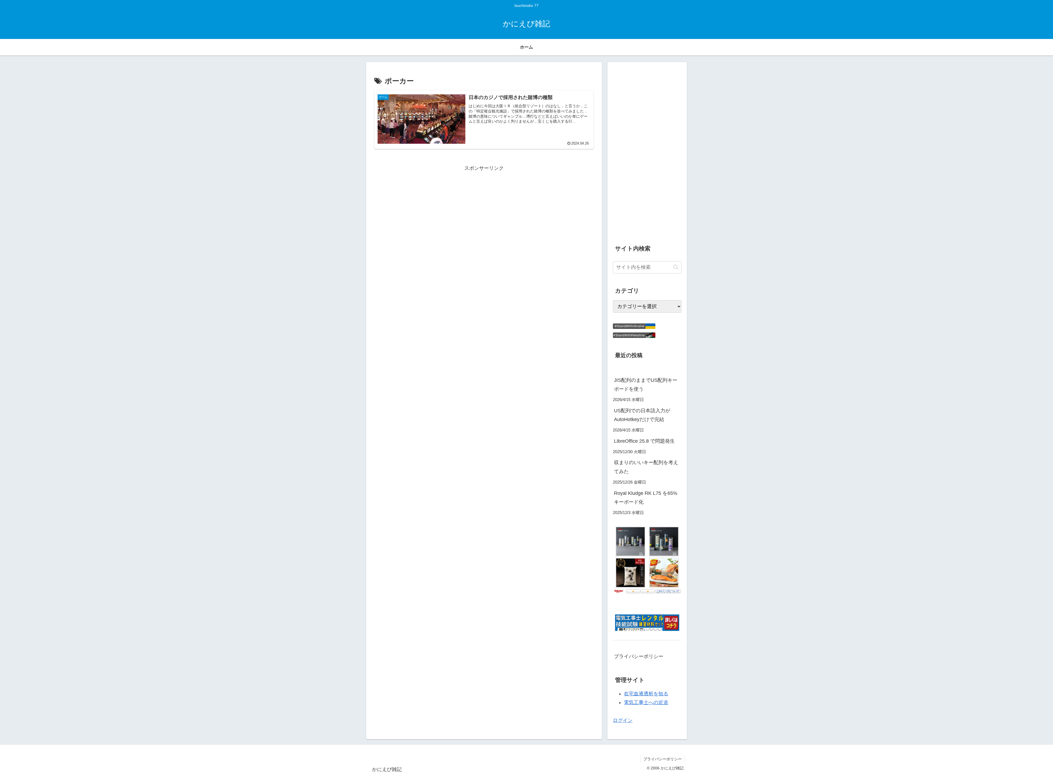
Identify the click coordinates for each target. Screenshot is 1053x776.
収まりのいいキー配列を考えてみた (646, 467)
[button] (676, 267)
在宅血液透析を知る (646, 693)
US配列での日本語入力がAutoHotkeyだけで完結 (642, 415)
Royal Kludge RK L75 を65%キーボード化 (645, 497)
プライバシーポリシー (638, 656)
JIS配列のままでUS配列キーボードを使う (645, 384)
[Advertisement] (484, 211)
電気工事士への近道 (646, 702)
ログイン (623, 720)
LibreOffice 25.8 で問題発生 (644, 441)
